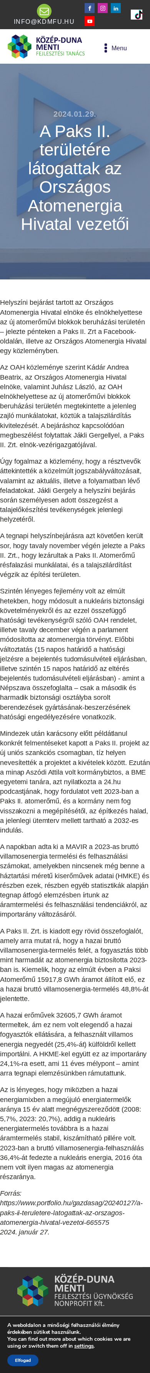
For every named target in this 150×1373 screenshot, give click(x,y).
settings (83, 1346)
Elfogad (23, 1360)
